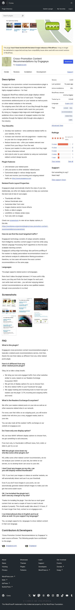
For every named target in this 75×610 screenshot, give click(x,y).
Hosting (5, 567)
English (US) (69, 103)
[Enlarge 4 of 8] (30, 301)
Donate (60, 567)
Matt (4, 580)
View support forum (59, 180)
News (4, 563)
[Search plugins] (23, 16)
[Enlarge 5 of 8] (30, 317)
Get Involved (61, 560)
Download (68, 61)
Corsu (9, 596)
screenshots (14, 220)
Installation (28, 72)
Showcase (24, 560)
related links (68, 116)
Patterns (23, 570)
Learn (40, 560)
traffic (70, 120)
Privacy (4, 570)
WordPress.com (8, 576)
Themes (23, 563)
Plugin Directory (7, 9)
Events (59, 563)
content (66, 108)
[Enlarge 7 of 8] (45, 315)
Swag (60, 570)
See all (70, 161)
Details (6, 72)
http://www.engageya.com (21, 178)
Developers (42, 567)
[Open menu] (72, 3)
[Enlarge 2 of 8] (14, 311)
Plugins (22, 567)
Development (41, 72)
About (4, 560)
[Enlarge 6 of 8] (45, 301)
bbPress (6, 583)
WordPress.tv (44, 570)
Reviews (16, 72)
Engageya (32, 546)
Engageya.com (21, 65)
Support (70, 72)
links (71, 108)
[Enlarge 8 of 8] (45, 321)
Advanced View (57, 125)
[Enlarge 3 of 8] (14, 318)
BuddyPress (7, 587)
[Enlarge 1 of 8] (14, 301)
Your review (56, 161)
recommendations (67, 112)
